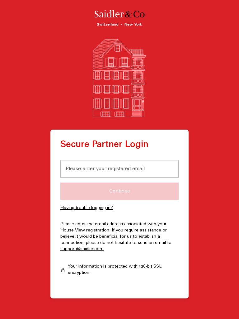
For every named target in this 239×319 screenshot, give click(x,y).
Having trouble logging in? (86, 208)
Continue (119, 191)
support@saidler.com (82, 249)
